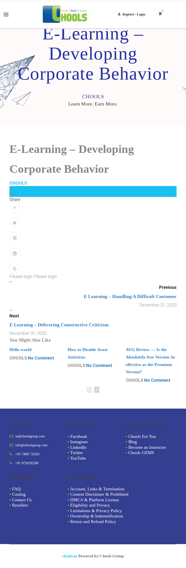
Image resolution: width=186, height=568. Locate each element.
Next (14, 315)
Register (128, 14)
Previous (168, 287)
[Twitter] (14, 222)
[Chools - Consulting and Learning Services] (65, 14)
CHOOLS (18, 183)
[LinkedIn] (14, 253)
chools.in (69, 556)
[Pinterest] (14, 238)
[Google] (14, 268)
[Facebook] (14, 207)
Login (141, 14)
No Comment (41, 357)
